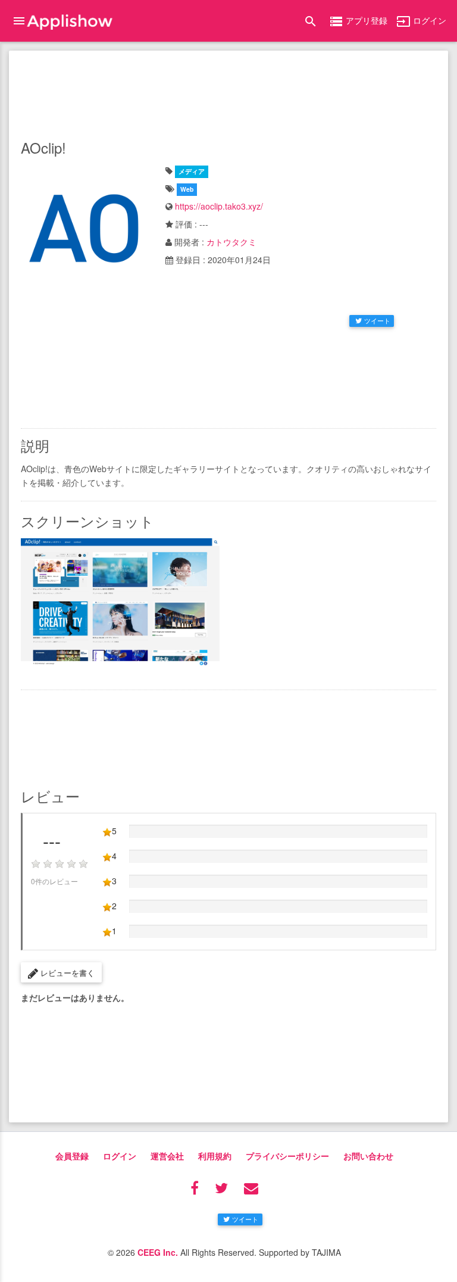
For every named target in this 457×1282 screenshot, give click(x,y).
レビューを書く (66, 972)
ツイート (377, 320)
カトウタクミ (231, 242)
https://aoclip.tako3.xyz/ (219, 206)
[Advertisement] (228, 92)
